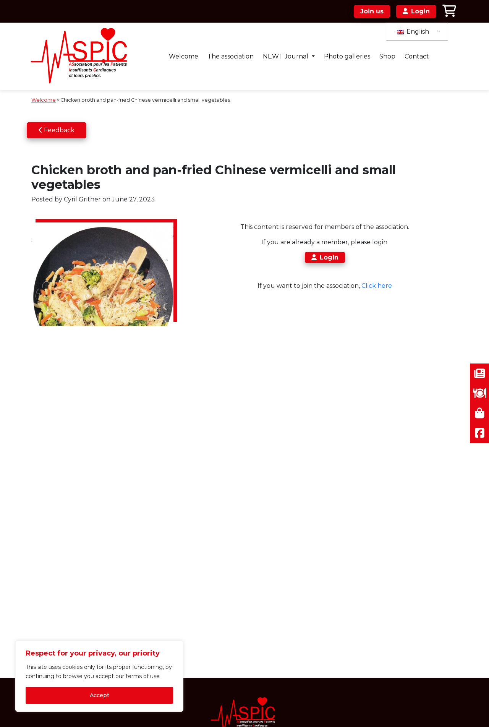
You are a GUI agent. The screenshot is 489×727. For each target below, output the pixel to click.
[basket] (449, 11)
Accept (99, 695)
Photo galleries (347, 56)
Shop (387, 56)
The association (230, 56)
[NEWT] (81, 56)
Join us (372, 11)
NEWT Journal (286, 56)
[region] (99, 676)
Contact (417, 56)
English (417, 31)
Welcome (183, 56)
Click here (376, 285)
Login (329, 257)
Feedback (58, 130)
